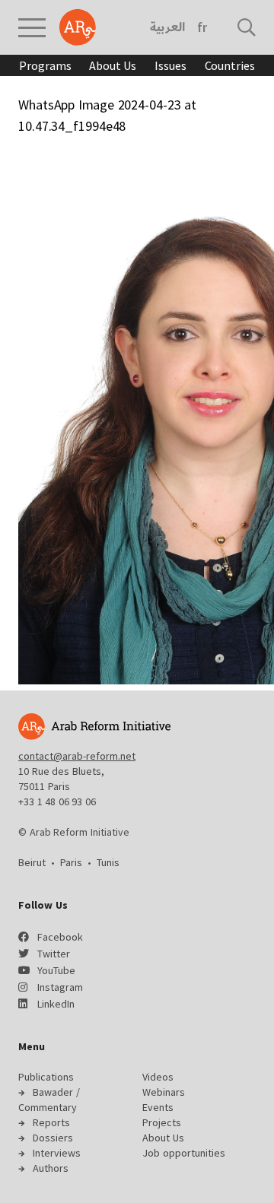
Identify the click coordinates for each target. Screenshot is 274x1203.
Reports (51, 1122)
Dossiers (53, 1137)
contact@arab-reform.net (76, 756)
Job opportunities (183, 1153)
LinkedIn (56, 1004)
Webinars (163, 1092)
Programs (45, 65)
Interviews (57, 1153)
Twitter (53, 953)
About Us (112, 65)
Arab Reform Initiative (77, 27)
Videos (158, 1077)
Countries (230, 65)
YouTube (56, 970)
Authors (50, 1168)
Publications (46, 1077)
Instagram (60, 987)
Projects (161, 1122)
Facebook (60, 937)
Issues (170, 65)
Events (158, 1107)
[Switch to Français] (202, 27)
